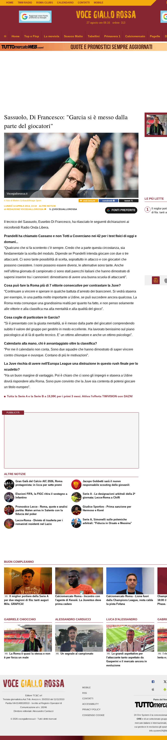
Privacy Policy (91, 709)
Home (9, 2)
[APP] (156, 279)
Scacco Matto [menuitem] (73, 36)
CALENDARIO (65, 2)
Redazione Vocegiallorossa (25, 209)
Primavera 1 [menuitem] (112, 36)
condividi (107, 200)
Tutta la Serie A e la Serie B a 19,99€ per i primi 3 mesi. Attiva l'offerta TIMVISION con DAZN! (70, 396)
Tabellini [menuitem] (94, 36)
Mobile (86, 687)
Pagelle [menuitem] (155, 36)
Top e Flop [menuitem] (31, 36)
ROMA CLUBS (44, 2)
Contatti (87, 698)
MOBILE (98, 2)
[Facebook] (153, 682)
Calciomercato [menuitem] (135, 36)
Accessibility (90, 704)
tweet (127, 200)
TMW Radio (25, 2)
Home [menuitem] (16, 36)
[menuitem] (5, 36)
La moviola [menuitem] (51, 36)
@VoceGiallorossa (64, 209)
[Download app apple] (153, 689)
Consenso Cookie (93, 715)
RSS (84, 693)
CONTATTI (84, 2)
